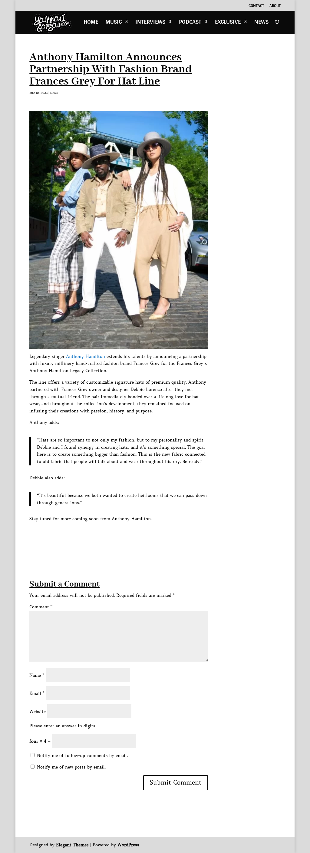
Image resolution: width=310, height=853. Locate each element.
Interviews (150, 23)
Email (37, 693)
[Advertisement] (139, 536)
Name (36, 675)
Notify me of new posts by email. (71, 767)
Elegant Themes (72, 845)
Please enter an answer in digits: (63, 726)
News (261, 23)
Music (114, 23)
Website (37, 711)
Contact (256, 6)
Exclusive (228, 23)
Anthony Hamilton (85, 356)
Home (91, 23)
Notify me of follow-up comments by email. (82, 755)
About (275, 6)
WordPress (128, 845)
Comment (40, 607)
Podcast (190, 23)
